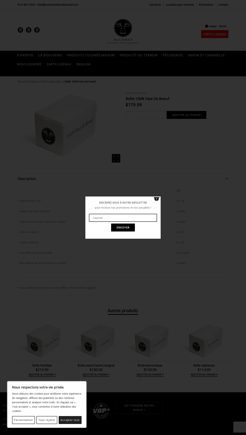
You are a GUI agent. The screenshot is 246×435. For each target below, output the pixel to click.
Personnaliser (23, 420)
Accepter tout (70, 420)
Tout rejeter (46, 420)
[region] (46, 404)
